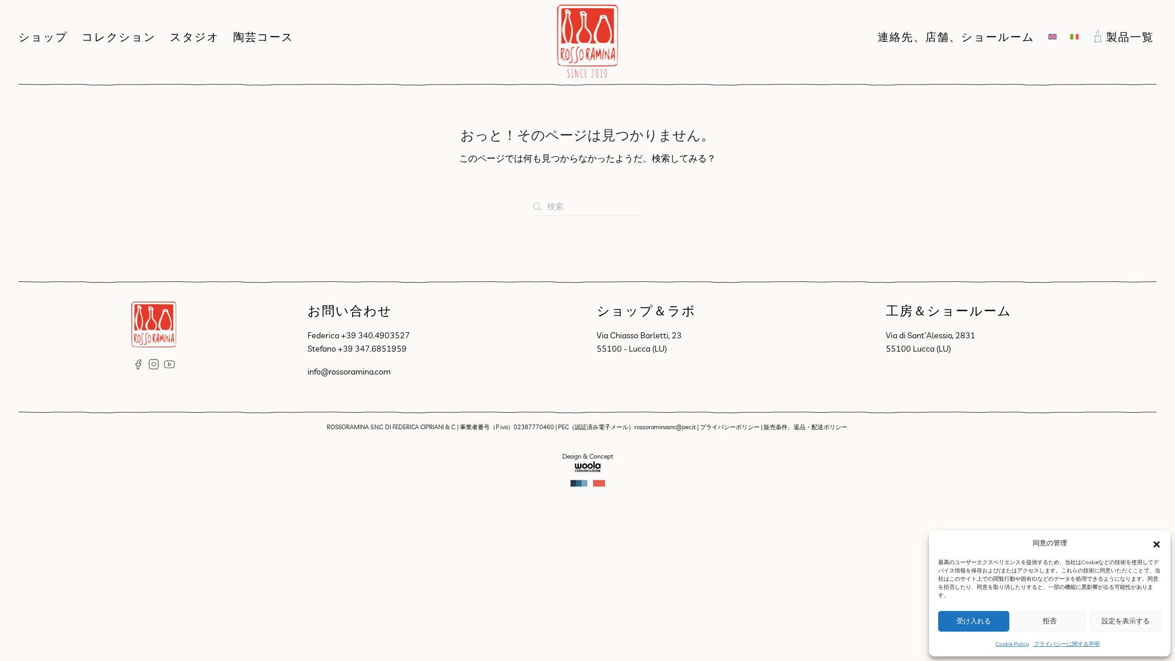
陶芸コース (263, 37)
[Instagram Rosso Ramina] (153, 363)
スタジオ (194, 37)
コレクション (119, 37)
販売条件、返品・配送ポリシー (805, 427)
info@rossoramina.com (349, 371)
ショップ (43, 37)
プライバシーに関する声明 (1067, 643)
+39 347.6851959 (372, 348)
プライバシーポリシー (730, 427)
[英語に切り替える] (1052, 36)
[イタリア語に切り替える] (1074, 36)
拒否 (1050, 621)
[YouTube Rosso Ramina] (169, 363)
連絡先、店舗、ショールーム (956, 37)
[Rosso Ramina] (153, 323)
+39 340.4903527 (375, 335)
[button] (1156, 543)
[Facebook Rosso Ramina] (138, 363)
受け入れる (974, 621)
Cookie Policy (1012, 643)
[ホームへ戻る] (587, 36)
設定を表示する (1126, 621)
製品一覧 (1131, 37)
